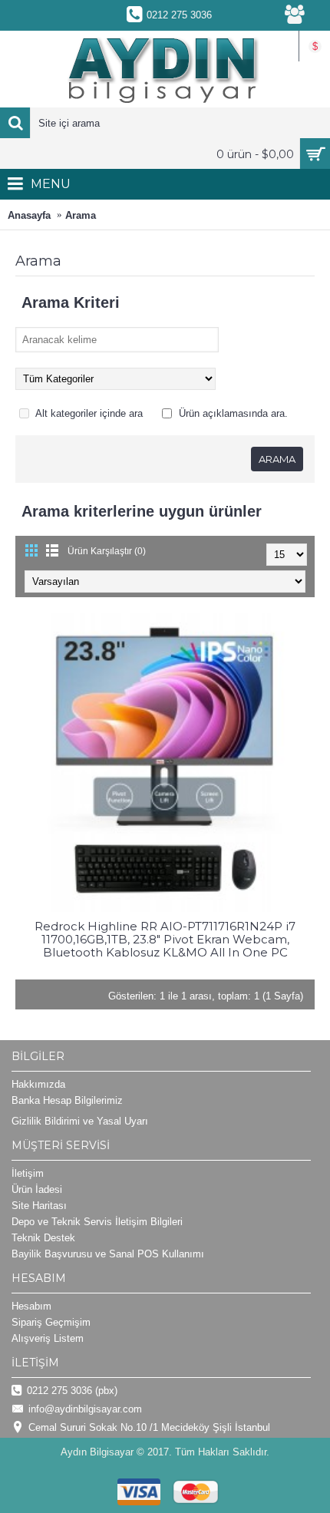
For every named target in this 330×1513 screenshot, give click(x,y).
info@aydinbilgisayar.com (85, 1409)
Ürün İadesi (37, 1189)
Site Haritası (39, 1205)
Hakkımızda (38, 1084)
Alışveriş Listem (48, 1338)
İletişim (28, 1173)
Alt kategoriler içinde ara (88, 413)
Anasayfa (29, 215)
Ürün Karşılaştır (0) (107, 551)
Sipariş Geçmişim (51, 1322)
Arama (80, 215)
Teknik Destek (43, 1238)
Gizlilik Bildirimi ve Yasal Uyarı (80, 1121)
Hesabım (31, 1306)
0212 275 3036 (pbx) (72, 1390)
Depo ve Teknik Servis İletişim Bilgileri (97, 1221)
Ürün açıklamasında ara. (232, 413)
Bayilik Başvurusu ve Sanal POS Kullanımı (108, 1254)
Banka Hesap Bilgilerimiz (67, 1100)
